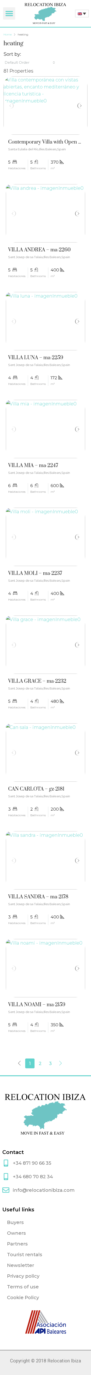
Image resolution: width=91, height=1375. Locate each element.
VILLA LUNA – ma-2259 (35, 358)
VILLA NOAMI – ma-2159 (36, 1005)
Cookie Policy (23, 1297)
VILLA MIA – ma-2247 (33, 465)
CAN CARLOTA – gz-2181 (36, 789)
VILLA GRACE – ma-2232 (37, 681)
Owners (16, 1233)
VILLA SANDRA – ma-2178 (38, 897)
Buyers (15, 1222)
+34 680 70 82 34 (33, 1176)
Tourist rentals (24, 1254)
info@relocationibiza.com (44, 1190)
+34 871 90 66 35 (32, 1163)
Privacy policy (23, 1276)
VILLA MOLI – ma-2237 (35, 573)
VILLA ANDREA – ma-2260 (39, 250)
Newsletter (20, 1265)
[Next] (60, 1063)
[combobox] (30, 62)
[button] (9, 13)
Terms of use (23, 1287)
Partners (17, 1244)
